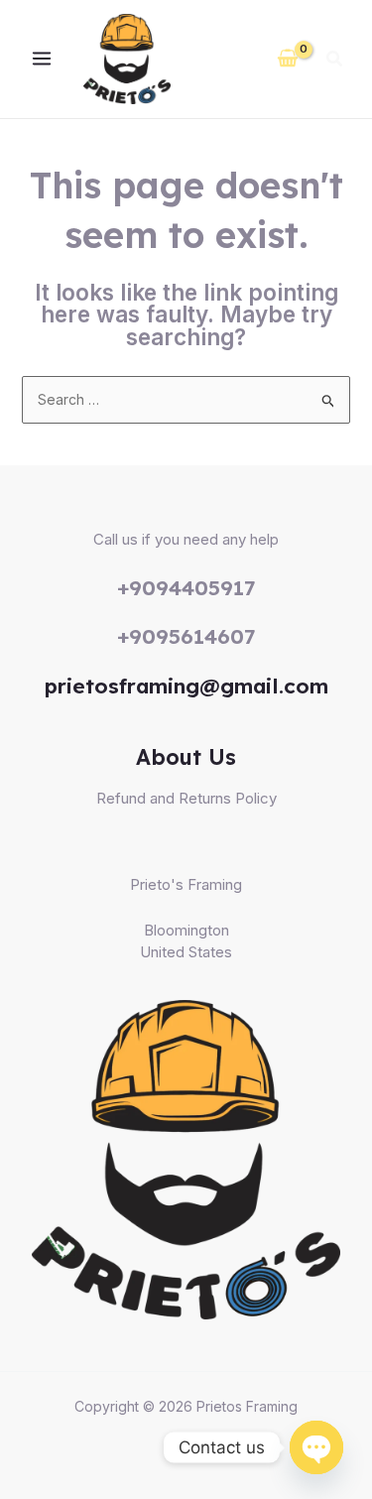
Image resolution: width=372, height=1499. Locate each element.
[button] (335, 61)
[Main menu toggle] (41, 59)
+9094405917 (186, 587)
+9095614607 (186, 636)
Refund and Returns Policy (186, 798)
